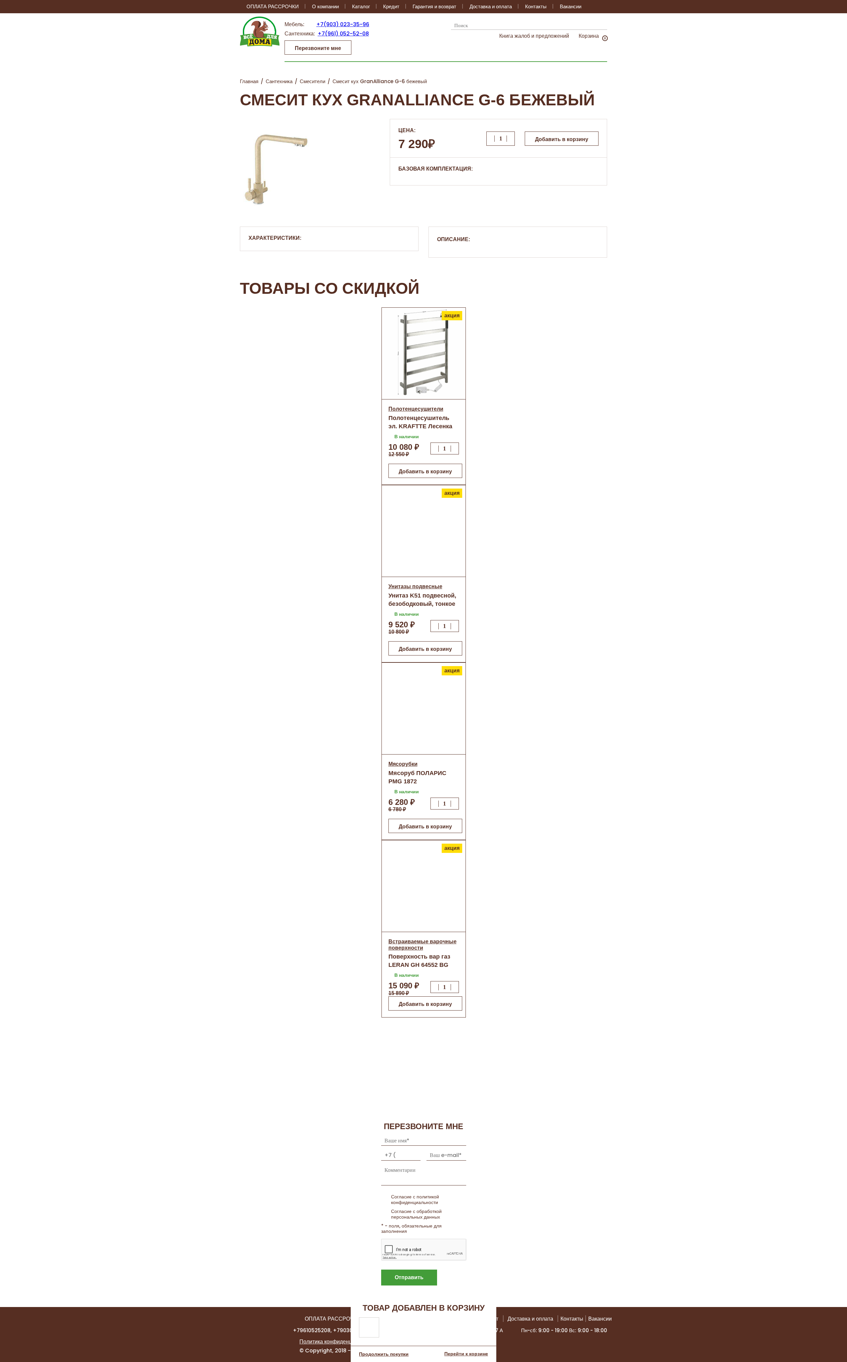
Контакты (536, 6)
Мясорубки (403, 764)
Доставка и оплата (490, 6)
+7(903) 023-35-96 (342, 24)
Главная (249, 81)
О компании (325, 6)
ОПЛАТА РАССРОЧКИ (272, 6)
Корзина (589, 36)
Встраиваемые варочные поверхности (422, 944)
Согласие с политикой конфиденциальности (415, 1199)
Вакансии (570, 6)
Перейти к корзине (466, 1353)
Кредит (391, 6)
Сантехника (279, 81)
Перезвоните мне (318, 48)
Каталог (361, 6)
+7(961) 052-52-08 (343, 33)
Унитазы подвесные (415, 586)
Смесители (312, 81)
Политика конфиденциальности (338, 1341)
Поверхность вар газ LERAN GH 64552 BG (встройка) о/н (419, 964)
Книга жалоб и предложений (534, 36)
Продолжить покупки (384, 1354)
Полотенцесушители (415, 409)
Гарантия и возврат (434, 6)
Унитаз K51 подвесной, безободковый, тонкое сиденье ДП (422, 603)
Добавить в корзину (561, 139)
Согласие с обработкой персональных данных (416, 1214)
